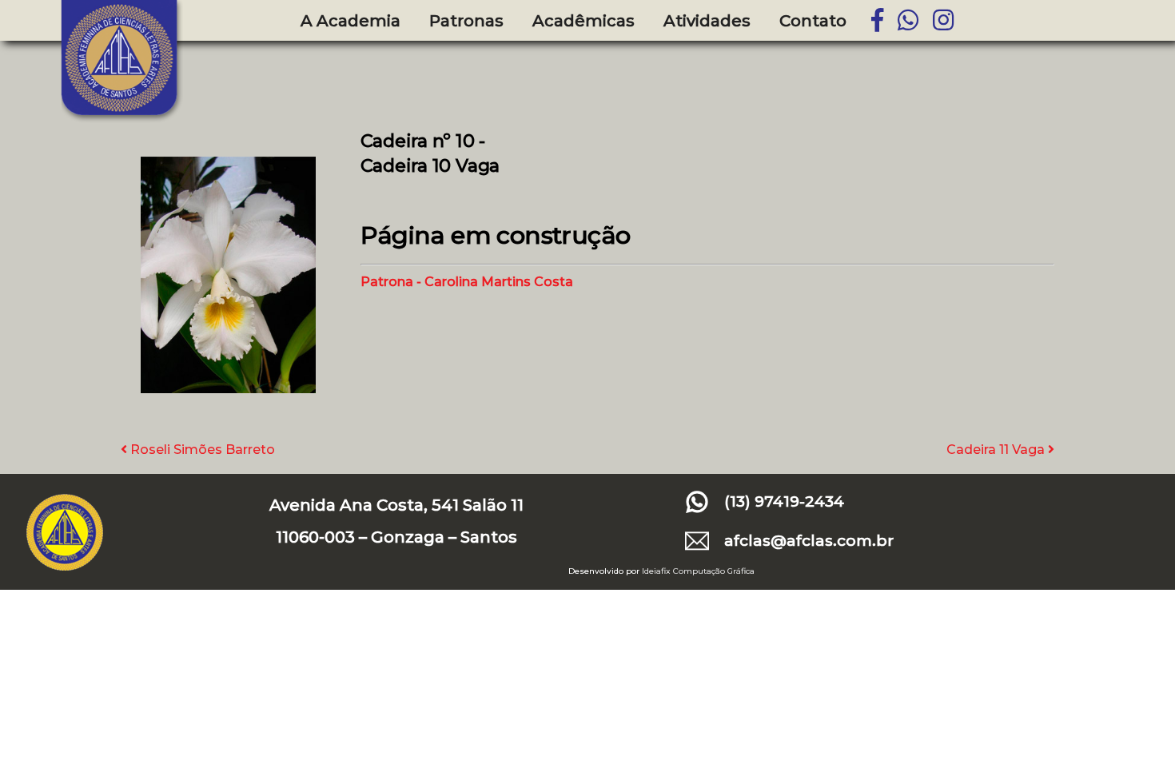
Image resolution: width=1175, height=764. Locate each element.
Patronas (466, 20)
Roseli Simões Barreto (201, 449)
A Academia (350, 20)
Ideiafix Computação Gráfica (698, 571)
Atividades (707, 20)
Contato (812, 20)
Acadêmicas (583, 20)
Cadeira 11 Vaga (997, 449)
